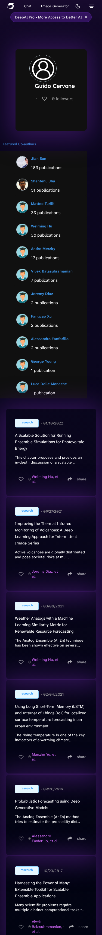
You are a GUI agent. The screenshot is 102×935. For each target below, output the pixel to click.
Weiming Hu (41, 226)
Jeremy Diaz (42, 293)
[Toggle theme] (77, 6)
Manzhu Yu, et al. (44, 757)
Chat (28, 6)
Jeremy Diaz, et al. (45, 574)
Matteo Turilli (42, 203)
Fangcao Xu (41, 316)
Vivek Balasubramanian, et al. (47, 926)
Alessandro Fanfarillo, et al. (45, 838)
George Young (43, 361)
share (81, 479)
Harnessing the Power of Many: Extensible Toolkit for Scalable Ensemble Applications (42, 889)
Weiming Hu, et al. (45, 479)
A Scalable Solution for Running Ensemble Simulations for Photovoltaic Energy (49, 442)
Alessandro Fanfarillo (50, 338)
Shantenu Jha (43, 181)
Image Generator (55, 6)
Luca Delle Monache (49, 383)
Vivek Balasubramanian (52, 271)
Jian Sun (38, 158)
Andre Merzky (43, 248)
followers (62, 99)
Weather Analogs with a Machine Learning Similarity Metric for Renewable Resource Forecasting (44, 625)
